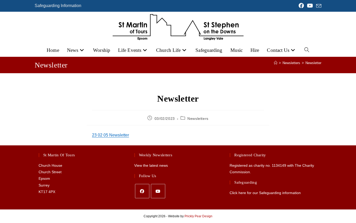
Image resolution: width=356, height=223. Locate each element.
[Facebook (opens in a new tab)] (301, 5)
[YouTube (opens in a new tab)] (310, 5)
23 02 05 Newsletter (110, 135)
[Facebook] (142, 191)
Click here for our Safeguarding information (265, 193)
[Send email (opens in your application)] (318, 6)
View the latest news (151, 165)
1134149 (279, 165)
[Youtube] (158, 191)
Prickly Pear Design (198, 216)
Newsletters (197, 118)
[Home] (275, 63)
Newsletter (313, 63)
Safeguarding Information (58, 5)
